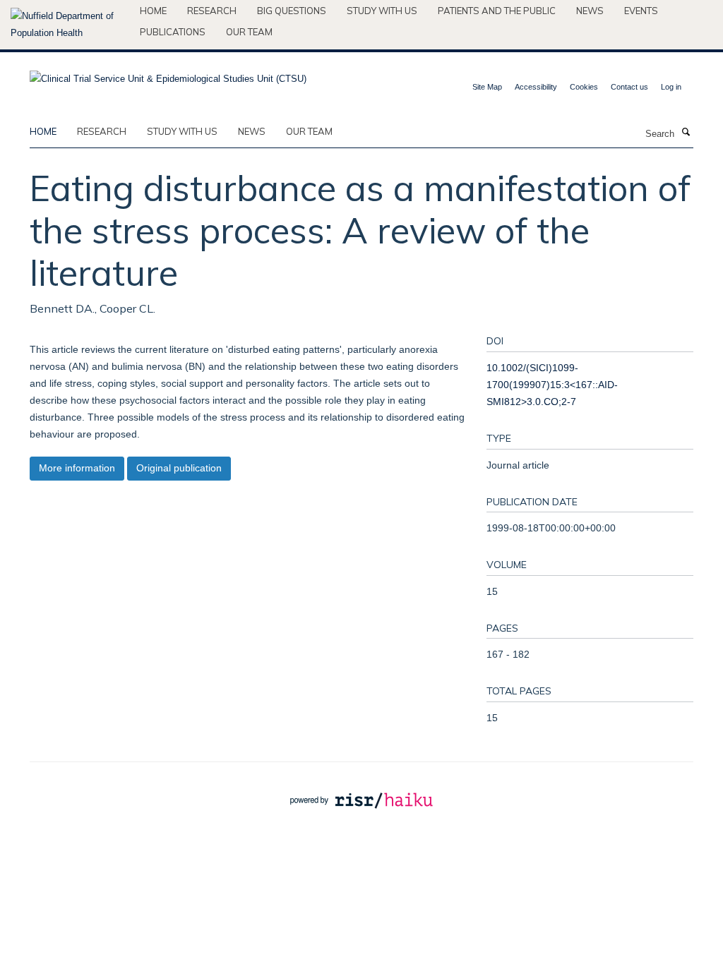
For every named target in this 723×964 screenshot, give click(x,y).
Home (153, 10)
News (590, 10)
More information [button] (77, 468)
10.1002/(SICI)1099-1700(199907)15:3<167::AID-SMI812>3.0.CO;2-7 (552, 384)
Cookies (584, 87)
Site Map (487, 87)
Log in (671, 87)
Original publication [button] (179, 468)
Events (641, 10)
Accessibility (536, 87)
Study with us (382, 10)
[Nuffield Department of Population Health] (70, 25)
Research (212, 10)
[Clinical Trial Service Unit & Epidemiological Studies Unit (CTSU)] (168, 74)
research (101, 131)
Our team (249, 31)
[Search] (685, 132)
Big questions (291, 10)
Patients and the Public (497, 10)
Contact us (629, 87)
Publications (172, 31)
